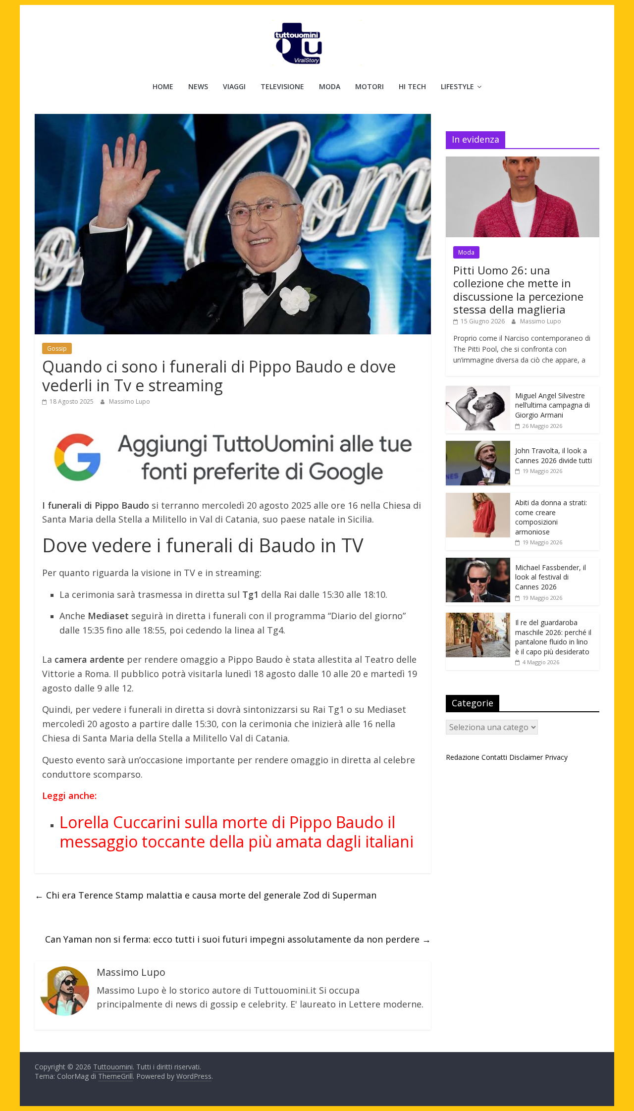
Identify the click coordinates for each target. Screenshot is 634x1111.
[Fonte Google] (232, 458)
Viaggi (234, 86)
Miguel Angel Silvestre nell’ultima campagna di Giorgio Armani (552, 405)
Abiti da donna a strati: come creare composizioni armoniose (551, 517)
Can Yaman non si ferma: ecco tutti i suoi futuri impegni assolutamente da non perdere (238, 939)
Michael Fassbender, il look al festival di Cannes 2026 (550, 577)
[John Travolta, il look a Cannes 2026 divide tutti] (478, 446)
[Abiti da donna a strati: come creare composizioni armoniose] (478, 498)
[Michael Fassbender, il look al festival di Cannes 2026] (478, 563)
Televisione (282, 86)
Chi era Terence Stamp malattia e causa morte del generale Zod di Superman (205, 895)
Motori (369, 86)
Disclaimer (526, 757)
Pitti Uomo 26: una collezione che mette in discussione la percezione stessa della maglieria (518, 290)
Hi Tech (412, 86)
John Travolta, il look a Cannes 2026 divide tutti (553, 455)
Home (163, 86)
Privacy (556, 757)
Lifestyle (457, 86)
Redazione (462, 757)
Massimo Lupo (129, 401)
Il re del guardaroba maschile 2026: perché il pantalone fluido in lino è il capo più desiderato (553, 637)
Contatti (494, 757)
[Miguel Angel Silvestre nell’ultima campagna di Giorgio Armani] (478, 391)
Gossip (57, 348)
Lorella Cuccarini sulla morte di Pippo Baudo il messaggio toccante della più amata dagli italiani (236, 831)
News (198, 86)
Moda (329, 86)
